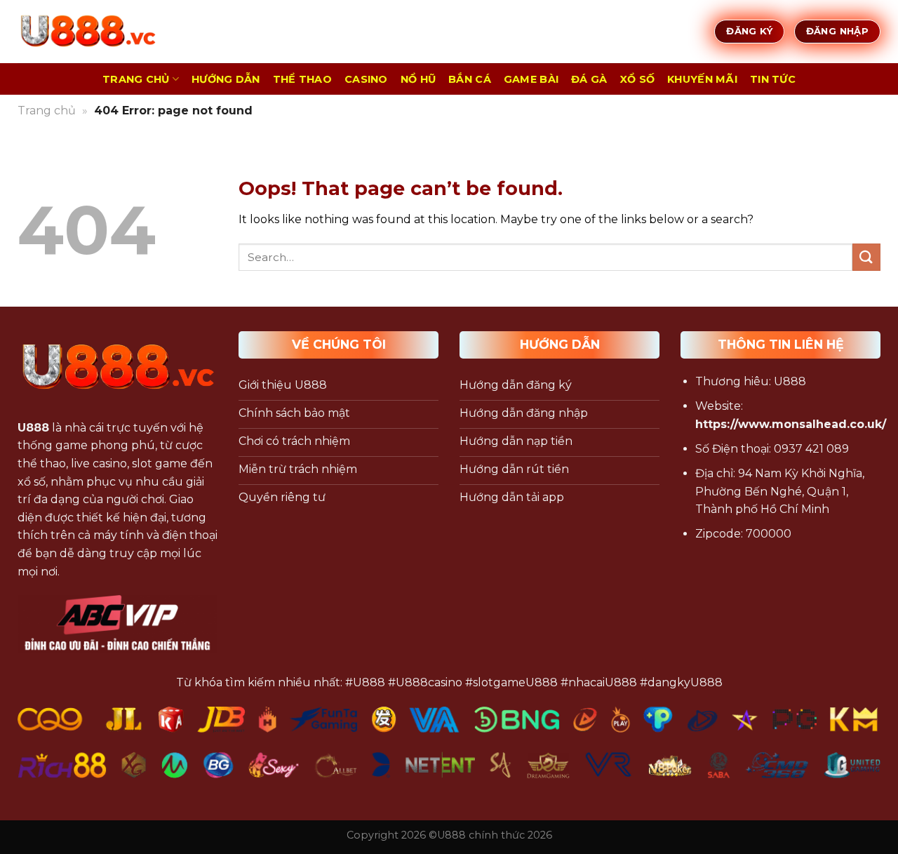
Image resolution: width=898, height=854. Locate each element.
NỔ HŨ (418, 79)
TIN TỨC (773, 79)
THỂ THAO (302, 79)
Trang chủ (47, 110)
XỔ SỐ (637, 79)
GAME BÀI (531, 79)
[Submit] (866, 257)
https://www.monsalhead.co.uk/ (790, 424)
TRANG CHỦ (136, 79)
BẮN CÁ (469, 79)
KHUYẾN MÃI (702, 79)
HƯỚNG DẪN (226, 79)
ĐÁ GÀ (589, 79)
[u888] (88, 32)
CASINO (366, 79)
